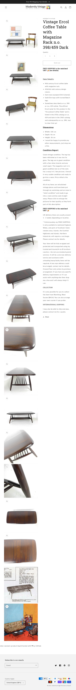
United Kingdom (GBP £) (14, 682)
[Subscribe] (36, 665)
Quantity (45, 52)
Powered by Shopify (66, 685)
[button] (6, 7)
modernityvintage (56, 685)
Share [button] (47, 317)
